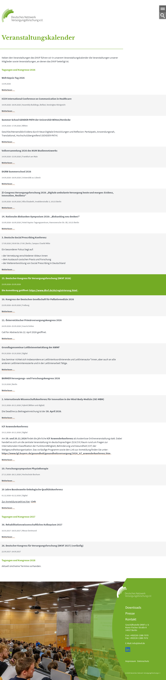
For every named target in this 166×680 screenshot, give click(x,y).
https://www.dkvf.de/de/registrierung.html (53, 290)
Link (33, 501)
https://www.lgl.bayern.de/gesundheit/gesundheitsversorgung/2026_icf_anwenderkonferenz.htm (56, 453)
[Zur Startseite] (22, 15)
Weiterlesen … (8, 90)
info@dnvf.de (138, 643)
